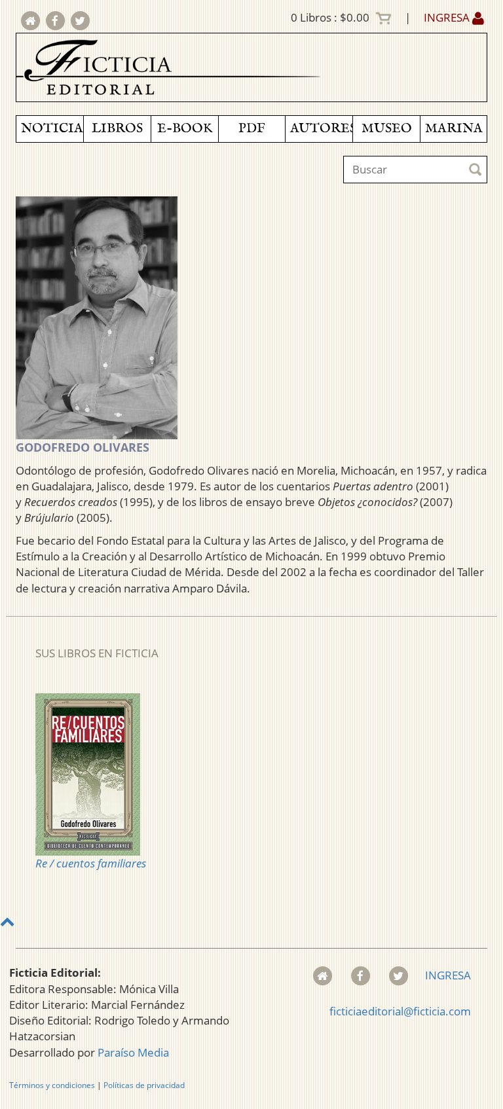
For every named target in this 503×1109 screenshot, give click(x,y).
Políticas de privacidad (144, 1085)
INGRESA (448, 17)
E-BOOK (184, 128)
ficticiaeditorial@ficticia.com (400, 1011)
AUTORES (321, 128)
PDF (251, 128)
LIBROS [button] (117, 128)
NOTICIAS (52, 128)
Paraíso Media (133, 1052)
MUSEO (387, 128)
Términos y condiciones (52, 1085)
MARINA (454, 128)
